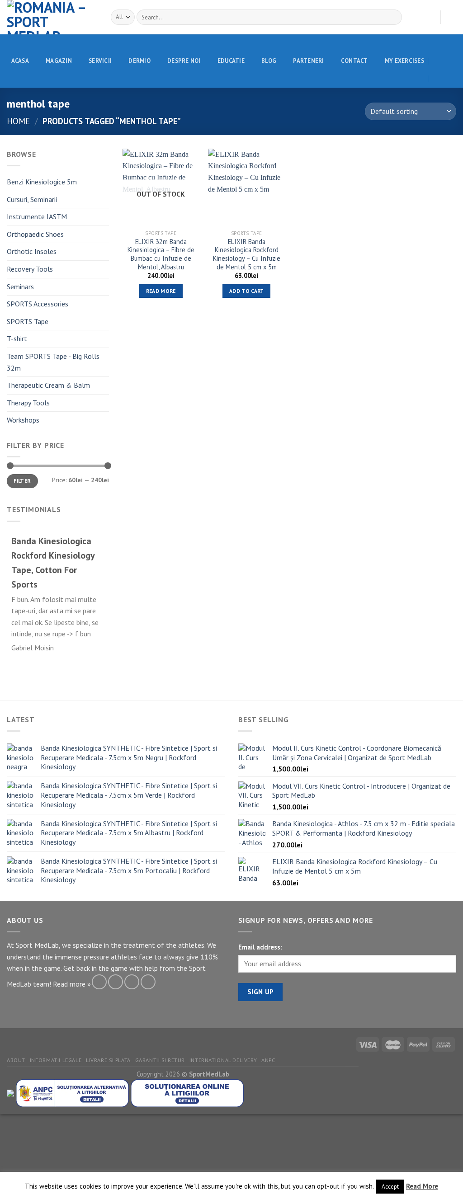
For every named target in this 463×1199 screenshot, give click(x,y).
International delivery (223, 1060)
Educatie (231, 61)
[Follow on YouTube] (148, 981)
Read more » (72, 983)
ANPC (268, 1060)
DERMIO (139, 61)
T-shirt (17, 338)
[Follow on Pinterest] (131, 981)
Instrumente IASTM (37, 216)
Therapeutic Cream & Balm (48, 385)
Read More (422, 1186)
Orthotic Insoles (32, 251)
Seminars (20, 286)
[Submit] (393, 17)
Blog (268, 61)
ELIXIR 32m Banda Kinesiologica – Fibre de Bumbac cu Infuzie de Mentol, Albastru (161, 254)
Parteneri (308, 61)
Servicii (100, 61)
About (16, 1060)
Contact (354, 61)
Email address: (260, 947)
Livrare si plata (108, 1060)
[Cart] (451, 17)
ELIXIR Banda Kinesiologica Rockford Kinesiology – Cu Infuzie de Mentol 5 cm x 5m (246, 254)
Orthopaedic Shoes (35, 234)
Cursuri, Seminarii (32, 199)
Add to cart (246, 290)
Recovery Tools (30, 268)
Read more (161, 290)
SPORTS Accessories (37, 303)
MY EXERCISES (404, 61)
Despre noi (184, 61)
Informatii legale (55, 1060)
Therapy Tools (28, 402)
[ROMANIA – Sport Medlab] (52, 17)
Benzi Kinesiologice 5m (42, 181)
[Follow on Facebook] (99, 981)
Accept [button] (390, 1186)
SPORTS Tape (27, 321)
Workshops (23, 419)
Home (18, 121)
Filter (22, 480)
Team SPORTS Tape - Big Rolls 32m (53, 362)
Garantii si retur (160, 1060)
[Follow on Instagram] (115, 981)
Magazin (59, 61)
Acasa (20, 61)
